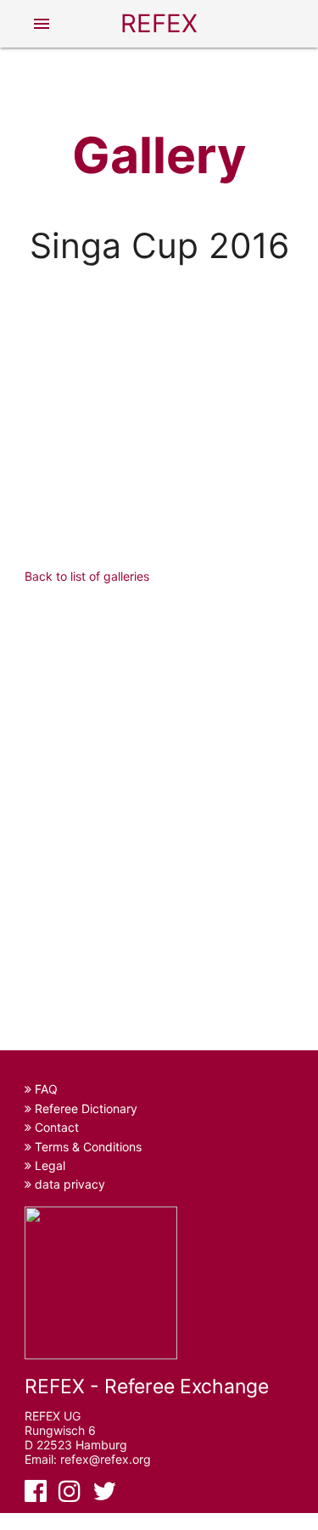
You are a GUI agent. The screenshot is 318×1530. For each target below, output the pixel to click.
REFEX (159, 23)
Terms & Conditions (86, 1146)
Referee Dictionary (84, 1108)
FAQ (44, 1089)
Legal (48, 1165)
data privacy (68, 1184)
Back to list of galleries (87, 576)
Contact (55, 1127)
